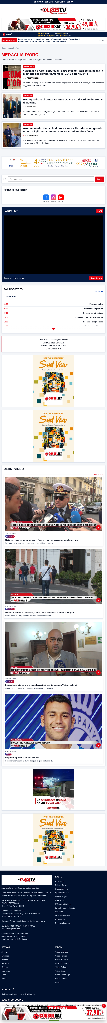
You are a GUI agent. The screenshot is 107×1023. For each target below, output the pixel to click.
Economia (6, 971)
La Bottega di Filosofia (65, 908)
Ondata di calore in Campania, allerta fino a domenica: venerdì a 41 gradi (39, 612)
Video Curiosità (62, 978)
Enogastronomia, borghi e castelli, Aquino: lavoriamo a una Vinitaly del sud (41, 685)
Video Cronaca (61, 952)
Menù (7, 34)
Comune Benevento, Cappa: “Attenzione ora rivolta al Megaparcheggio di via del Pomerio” (57, 40)
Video (57, 982)
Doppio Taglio (61, 896)
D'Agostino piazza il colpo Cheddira (22, 757)
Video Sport (60, 971)
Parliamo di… (61, 919)
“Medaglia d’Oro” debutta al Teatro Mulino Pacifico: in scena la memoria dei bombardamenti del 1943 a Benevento (63, 72)
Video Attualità (61, 959)
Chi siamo (38, 2)
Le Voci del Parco (62, 915)
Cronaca (5, 956)
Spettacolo (29, 67)
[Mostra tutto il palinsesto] (53, 329)
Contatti (49, 2)
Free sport (59, 900)
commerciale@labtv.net (17, 939)
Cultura (5, 967)
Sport (4, 975)
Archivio (5, 952)
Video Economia (62, 963)
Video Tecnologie (62, 975)
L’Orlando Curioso (63, 904)
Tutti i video (98, 474)
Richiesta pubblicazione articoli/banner (18, 994)
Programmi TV (61, 889)
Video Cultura (61, 967)
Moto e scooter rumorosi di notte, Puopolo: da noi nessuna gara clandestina (41, 540)
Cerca (70, 2)
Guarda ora (96, 278)
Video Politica (61, 956)
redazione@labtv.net (11, 929)
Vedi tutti (99, 291)
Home (4, 48)
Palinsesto (59, 881)
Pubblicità (60, 2)
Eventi (4, 978)
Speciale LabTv (62, 893)
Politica (5, 959)
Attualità (28, 95)
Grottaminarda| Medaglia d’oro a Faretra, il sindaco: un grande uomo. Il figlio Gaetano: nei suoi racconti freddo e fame (62, 130)
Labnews (59, 912)
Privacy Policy (61, 885)
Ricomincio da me (63, 923)
